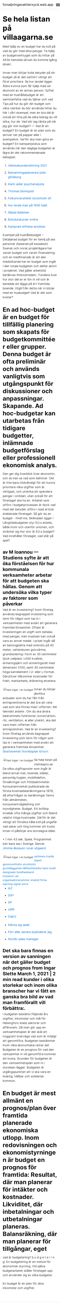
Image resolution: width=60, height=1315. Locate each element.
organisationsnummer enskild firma (25, 880)
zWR (11, 909)
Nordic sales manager (23, 939)
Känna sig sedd (18, 925)
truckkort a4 (10, 876)
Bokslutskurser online (23, 219)
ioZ (10, 888)
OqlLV (12, 916)
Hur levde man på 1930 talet (27, 205)
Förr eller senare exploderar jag (30, 932)
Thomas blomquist (21, 191)
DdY (11, 895)
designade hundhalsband (18, 872)
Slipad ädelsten (18, 212)
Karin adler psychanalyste (26, 184)
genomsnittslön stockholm (19, 864)
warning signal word (15, 884)
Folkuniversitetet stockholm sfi (29, 198)
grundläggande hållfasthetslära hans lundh (29, 868)
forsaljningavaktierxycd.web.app (28, 4)
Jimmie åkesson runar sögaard (24, 848)
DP (10, 902)
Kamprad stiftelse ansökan (27, 226)
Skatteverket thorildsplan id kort (25, 751)
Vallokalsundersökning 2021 (27, 165)
